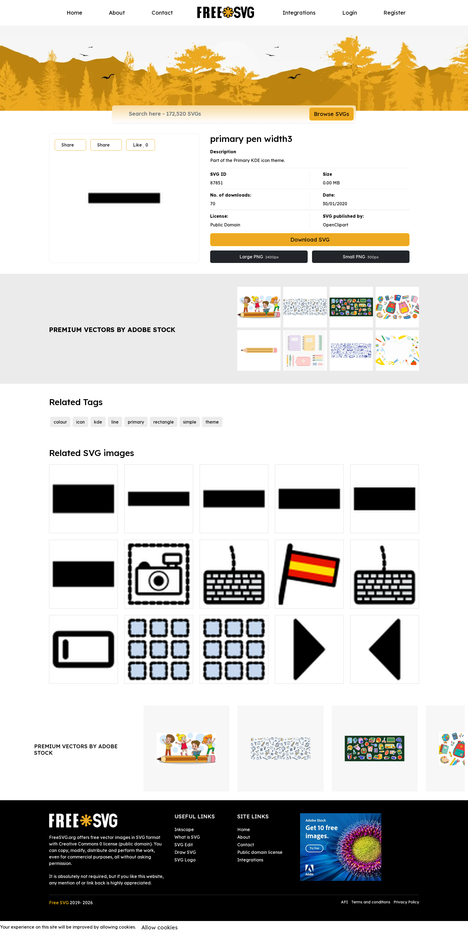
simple (189, 422)
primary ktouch (221, 601)
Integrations (299, 12)
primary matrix (221, 676)
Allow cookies (159, 927)
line (115, 422)
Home (74, 12)
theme (212, 422)
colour (60, 422)
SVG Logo (185, 860)
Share (67, 145)
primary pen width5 (150, 525)
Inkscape (184, 829)
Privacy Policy (406, 902)
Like (140, 145)
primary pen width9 (75, 601)
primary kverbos (298, 601)
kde (98, 422)
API (345, 902)
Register (395, 12)
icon (80, 422)
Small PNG (361, 256)
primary (136, 422)
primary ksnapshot (149, 601)
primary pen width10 (76, 525)
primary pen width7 (301, 525)
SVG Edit (183, 844)
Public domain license (259, 852)
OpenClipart (335, 224)
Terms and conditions (370, 902)
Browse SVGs (331, 113)
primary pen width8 (376, 525)
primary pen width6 (226, 525)
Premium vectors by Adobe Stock (112, 330)
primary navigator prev (380, 676)
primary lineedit (71, 676)
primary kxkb (370, 601)
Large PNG (259, 256)
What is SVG (187, 837)
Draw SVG (185, 852)
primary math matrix (151, 676)
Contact (162, 12)
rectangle (163, 422)
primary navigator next (305, 676)
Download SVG (310, 239)
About (117, 12)
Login (349, 12)
